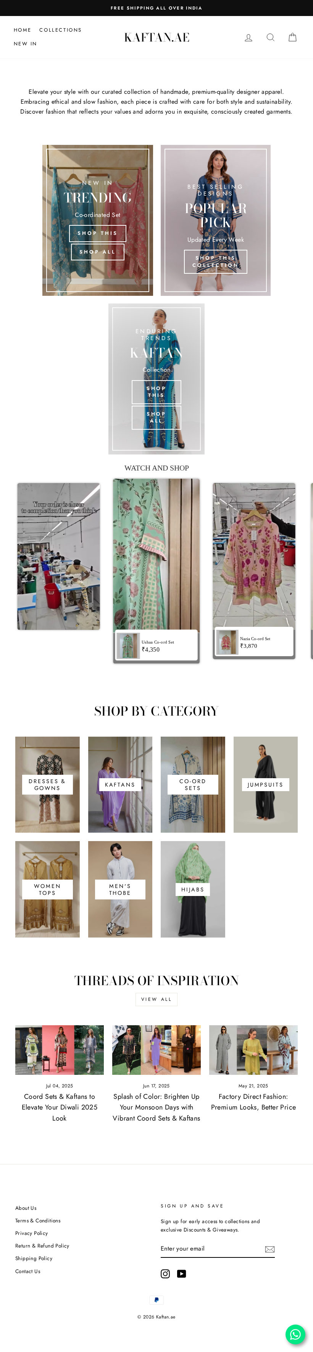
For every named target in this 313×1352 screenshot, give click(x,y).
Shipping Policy (33, 1258)
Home (23, 30)
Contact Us (27, 1271)
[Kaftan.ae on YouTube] (181, 1273)
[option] (156, 8)
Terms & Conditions (37, 1220)
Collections (60, 30)
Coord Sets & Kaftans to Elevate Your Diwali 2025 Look (60, 1108)
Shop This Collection (215, 261)
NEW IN (26, 43)
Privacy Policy (31, 1233)
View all (156, 999)
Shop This (97, 233)
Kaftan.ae (156, 37)
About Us (25, 1208)
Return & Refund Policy (42, 1245)
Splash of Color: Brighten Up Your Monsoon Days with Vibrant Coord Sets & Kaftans (156, 1108)
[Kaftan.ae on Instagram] (165, 1273)
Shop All (97, 251)
